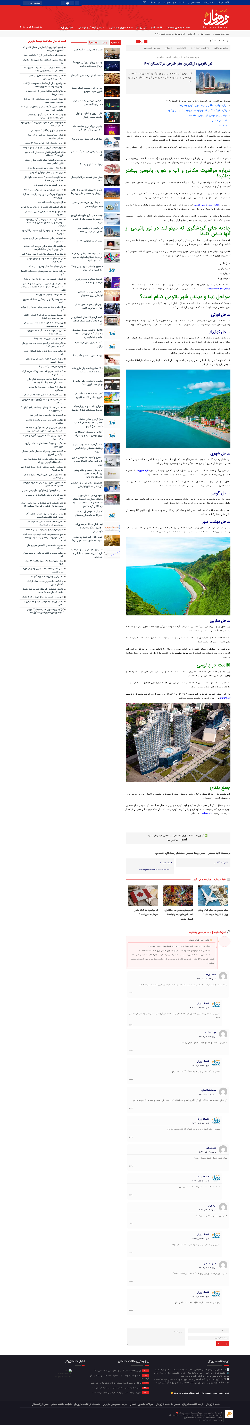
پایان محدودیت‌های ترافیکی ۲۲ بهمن (46, 172)
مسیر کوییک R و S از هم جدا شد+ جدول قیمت (42, 395)
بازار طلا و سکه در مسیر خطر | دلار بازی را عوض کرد (42, 309)
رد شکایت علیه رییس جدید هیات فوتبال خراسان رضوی (45, 583)
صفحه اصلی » (204, 34)
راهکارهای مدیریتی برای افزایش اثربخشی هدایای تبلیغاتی (87, 484)
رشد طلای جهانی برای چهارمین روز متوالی (45, 168)
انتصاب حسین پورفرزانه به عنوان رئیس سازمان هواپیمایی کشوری (42, 453)
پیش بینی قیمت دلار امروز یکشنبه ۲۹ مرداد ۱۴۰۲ (44, 562)
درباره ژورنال (209, 2)
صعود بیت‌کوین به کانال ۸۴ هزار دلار (47, 130)
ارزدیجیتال (141, 27)
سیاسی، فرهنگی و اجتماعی (91, 27)
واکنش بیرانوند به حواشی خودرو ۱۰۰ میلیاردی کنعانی (43, 603)
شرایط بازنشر (155, 2)
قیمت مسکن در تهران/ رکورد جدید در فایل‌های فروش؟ (42, 232)
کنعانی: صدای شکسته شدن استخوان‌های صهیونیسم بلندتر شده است (45, 523)
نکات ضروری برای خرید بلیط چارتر (88, 344)
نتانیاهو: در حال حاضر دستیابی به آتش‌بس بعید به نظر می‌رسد (42, 124)
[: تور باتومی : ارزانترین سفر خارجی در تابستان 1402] (128, 41)
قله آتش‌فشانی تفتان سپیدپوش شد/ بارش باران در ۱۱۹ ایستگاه (44, 154)
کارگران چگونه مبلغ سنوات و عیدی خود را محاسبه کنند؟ (45, 260)
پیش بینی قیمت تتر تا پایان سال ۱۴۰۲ (87, 179)
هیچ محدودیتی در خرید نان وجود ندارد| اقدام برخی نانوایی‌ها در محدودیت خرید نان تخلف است (44, 537)
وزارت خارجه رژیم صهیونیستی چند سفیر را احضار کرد (42, 273)
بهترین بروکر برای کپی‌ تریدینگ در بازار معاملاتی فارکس (87, 64)
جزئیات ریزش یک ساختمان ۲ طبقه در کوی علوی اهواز (44, 445)
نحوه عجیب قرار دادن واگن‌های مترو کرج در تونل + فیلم (43, 476)
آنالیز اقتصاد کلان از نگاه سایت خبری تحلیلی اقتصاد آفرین (88, 395)
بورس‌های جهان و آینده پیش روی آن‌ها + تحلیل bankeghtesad (88, 473)
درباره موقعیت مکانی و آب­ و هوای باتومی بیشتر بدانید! (202, 105)
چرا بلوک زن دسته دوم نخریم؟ (87, 139)
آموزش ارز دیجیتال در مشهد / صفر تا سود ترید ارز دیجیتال (88, 513)
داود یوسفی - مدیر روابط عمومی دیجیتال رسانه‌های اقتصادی (187, 853)
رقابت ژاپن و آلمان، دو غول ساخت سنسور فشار (89, 115)
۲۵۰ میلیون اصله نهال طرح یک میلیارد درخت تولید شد (87, 370)
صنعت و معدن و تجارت (178, 27)
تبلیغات (182, 2)
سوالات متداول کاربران (141, 1404)
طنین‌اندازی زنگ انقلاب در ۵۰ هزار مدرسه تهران (42, 207)
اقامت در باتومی (220, 120)
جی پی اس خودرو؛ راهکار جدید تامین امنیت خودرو (87, 89)
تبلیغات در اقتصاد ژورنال (87, 1404)
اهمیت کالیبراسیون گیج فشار (88, 50)
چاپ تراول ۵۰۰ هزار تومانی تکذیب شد (46, 266)
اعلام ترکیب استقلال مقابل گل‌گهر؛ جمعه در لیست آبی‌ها (44, 93)
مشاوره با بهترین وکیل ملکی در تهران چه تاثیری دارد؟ (87, 382)
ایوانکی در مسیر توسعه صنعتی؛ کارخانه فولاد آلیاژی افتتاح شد (119, 1382)
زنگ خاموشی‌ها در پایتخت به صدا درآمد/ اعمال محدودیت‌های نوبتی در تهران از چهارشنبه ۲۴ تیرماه (43, 506)
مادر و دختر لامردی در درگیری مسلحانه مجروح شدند (43, 301)
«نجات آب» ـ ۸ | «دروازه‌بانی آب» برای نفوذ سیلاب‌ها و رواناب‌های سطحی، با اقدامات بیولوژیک (46, 223)
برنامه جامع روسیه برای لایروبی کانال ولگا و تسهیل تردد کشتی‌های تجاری (44, 515)
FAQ (144, 2)
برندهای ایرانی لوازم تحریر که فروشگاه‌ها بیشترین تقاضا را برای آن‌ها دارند (119, 1377)
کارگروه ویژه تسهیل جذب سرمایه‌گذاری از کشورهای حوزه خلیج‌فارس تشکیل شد (45, 611)
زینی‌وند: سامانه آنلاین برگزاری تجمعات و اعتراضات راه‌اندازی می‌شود (45, 116)
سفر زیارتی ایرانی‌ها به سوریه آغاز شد (47, 576)
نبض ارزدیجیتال (39, 1404)
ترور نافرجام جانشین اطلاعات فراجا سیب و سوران (44, 497)
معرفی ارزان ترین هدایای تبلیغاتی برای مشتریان (90, 293)
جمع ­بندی (223, 126)
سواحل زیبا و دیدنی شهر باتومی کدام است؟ (207, 115)
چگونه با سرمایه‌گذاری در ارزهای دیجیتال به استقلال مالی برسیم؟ (87, 191)
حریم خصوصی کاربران (115, 1404)
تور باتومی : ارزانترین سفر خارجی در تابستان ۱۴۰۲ (178, 63)
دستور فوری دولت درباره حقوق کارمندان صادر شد (43, 352)
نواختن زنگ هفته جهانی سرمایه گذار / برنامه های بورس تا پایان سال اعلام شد (43, 248)
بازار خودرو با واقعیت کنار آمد (50, 202)
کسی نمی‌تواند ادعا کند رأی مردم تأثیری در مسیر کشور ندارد (44, 332)
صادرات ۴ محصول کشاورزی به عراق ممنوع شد (42, 254)
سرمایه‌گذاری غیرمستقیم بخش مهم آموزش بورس (87, 204)
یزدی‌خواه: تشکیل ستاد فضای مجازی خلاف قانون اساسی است (44, 162)
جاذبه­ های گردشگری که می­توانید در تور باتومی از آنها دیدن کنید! (197, 110)
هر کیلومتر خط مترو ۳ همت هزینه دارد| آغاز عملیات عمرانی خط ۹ (43, 179)
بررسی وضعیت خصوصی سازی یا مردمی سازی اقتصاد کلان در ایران (87, 460)
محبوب (115, 42)
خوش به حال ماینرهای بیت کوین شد (46, 415)
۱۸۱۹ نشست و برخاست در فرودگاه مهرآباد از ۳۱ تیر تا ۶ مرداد (42, 373)
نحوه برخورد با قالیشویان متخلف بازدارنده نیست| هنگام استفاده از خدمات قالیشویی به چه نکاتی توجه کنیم (88, 501)
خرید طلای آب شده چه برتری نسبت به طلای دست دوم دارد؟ (87, 538)
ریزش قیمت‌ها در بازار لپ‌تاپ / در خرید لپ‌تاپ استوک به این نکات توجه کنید (87, 257)
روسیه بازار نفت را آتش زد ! (51, 366)
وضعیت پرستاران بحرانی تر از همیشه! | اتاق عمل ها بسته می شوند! (43, 316)
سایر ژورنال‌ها (66, 27)
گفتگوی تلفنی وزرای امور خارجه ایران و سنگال (43, 279)
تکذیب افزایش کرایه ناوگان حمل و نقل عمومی (42, 490)
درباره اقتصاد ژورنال (192, 1404)
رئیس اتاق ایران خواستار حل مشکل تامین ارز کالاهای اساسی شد (43, 49)
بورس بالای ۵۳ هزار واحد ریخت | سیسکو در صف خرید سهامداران (43, 324)
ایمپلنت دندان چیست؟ (91, 164)
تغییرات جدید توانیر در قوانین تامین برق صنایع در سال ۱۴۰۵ (119, 1387)
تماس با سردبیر (194, 2)
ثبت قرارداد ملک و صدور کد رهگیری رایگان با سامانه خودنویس (89, 527)
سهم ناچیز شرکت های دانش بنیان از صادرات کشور (88, 306)
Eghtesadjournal (204, 1420)
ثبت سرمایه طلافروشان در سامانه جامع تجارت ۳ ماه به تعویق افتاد (42, 409)
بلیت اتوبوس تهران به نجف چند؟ (48, 338)
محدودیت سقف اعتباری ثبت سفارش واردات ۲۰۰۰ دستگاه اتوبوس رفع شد (43, 461)
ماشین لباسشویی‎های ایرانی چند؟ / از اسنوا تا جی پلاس (87, 268)
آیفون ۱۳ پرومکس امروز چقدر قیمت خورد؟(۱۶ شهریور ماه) (43, 196)
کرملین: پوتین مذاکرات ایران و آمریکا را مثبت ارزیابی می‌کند (43, 437)
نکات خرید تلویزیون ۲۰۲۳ (90, 241)
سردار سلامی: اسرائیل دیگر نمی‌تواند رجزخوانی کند (42, 61)
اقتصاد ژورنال (223, 2)
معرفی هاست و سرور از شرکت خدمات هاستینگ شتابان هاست (87, 408)
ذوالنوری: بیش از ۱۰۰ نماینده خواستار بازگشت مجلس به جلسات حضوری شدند (43, 85)
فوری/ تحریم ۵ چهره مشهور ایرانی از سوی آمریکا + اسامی (44, 360)
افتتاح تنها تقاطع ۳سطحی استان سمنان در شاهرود (44, 213)
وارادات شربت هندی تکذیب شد (87, 355)
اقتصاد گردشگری (216, 40)
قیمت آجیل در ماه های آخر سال (87, 75)
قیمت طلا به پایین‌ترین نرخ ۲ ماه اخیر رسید (43, 55)
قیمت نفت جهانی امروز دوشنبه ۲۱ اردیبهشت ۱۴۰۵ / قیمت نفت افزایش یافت (43, 69)
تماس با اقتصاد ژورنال (168, 1404)
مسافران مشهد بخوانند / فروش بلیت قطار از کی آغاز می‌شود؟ (42, 468)
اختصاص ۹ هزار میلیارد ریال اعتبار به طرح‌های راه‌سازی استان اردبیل (42, 484)
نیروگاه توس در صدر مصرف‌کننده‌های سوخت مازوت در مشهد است (43, 100)
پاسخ (131, 992)
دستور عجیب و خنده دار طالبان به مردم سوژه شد (43, 555)
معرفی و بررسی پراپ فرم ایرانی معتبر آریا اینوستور (87, 102)
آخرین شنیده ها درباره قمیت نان (48, 185)
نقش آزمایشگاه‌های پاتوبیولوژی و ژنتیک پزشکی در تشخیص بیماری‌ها (87, 448)
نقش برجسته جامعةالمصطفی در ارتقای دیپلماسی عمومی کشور (46, 77)
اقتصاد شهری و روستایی (121, 27)
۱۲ (171, 48)
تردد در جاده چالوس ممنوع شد (49, 294)
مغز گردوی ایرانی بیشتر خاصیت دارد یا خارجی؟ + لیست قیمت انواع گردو (87, 422)
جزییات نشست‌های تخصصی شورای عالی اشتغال (45, 547)
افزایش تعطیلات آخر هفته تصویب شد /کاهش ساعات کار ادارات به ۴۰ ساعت (42, 591)
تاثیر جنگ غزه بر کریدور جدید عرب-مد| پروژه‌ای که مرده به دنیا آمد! (42, 345)
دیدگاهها (93, 42)
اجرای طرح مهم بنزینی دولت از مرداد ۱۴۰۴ (44, 529)
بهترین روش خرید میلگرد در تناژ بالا (87, 153)
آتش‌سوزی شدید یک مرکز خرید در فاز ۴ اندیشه (42, 597)
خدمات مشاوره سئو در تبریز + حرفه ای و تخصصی (88, 280)
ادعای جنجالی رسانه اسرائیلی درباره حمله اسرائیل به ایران (45, 136)
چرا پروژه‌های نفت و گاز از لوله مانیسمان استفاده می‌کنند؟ (120, 1370)
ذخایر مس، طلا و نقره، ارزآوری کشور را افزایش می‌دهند (42, 401)
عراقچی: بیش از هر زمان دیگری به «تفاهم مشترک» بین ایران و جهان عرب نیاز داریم (44, 429)
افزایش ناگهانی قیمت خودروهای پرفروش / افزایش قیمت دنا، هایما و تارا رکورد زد (87, 333)
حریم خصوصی (170, 2)
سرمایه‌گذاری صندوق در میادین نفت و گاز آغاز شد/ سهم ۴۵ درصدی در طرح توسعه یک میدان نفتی (43, 287)
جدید (104, 42)
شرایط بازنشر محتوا (61, 1404)
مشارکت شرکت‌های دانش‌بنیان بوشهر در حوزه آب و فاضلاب (43, 570)
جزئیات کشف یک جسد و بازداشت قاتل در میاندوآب (44, 421)
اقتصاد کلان (156, 27)
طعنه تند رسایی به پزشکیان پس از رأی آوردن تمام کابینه (43, 240)
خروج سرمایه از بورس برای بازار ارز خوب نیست (42, 147)
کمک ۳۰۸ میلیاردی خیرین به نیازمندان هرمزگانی (46, 389)
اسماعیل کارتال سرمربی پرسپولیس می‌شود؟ (43, 190)
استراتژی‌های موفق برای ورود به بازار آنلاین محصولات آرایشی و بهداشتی (87, 553)
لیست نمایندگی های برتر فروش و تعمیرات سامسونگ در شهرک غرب (87, 218)
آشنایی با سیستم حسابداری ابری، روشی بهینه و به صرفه (89, 433)
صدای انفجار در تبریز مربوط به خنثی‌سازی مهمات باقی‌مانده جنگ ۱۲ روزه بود (45, 381)
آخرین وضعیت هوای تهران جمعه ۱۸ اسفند (44, 143)
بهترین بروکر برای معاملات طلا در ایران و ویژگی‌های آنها (88, 128)
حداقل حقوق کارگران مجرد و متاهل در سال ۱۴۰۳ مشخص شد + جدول (42, 108)
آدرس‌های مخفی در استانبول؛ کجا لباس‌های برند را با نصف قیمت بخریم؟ (178, 914)
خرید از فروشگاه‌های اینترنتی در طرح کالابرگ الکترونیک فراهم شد (87, 320)
